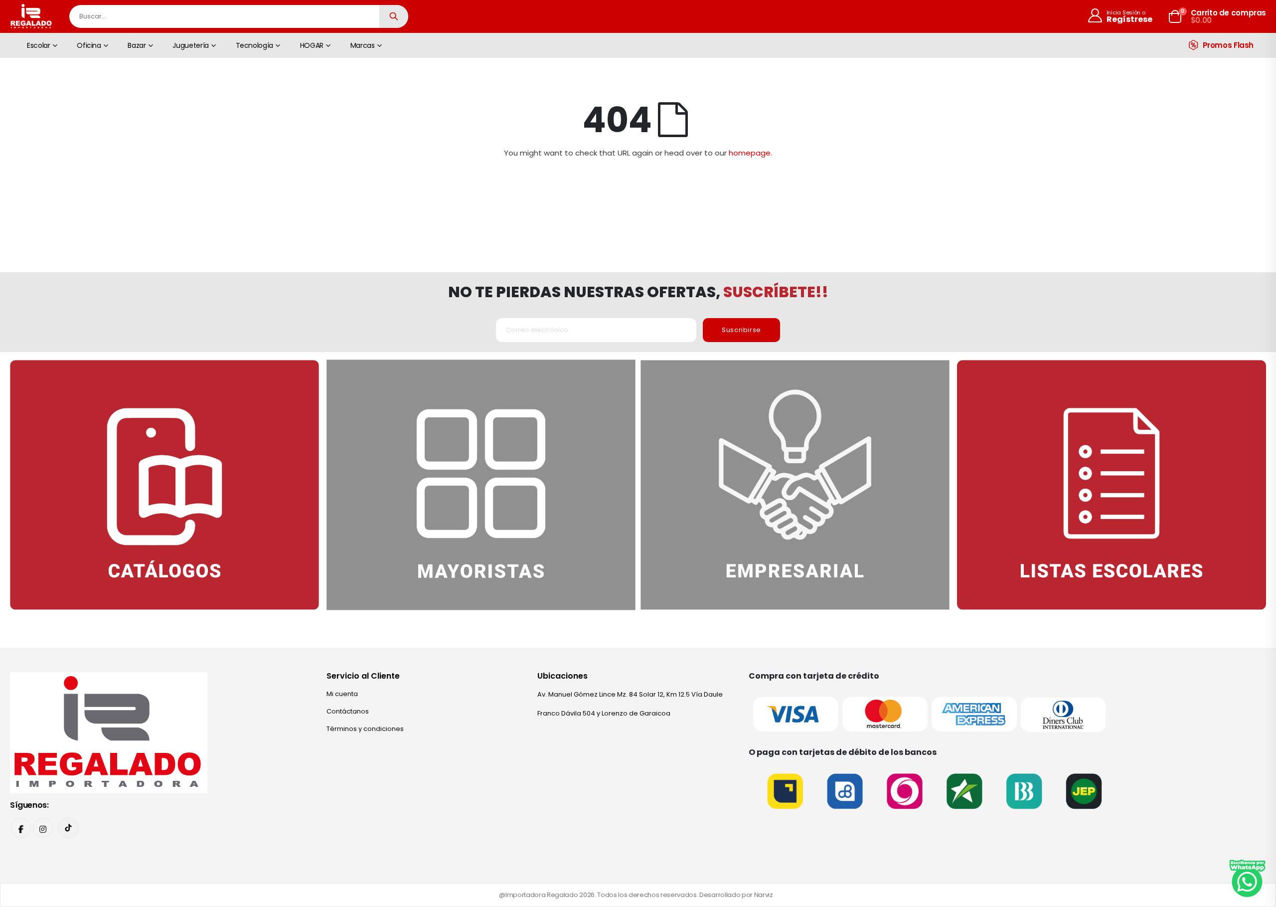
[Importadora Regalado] (108, 732)
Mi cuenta (342, 694)
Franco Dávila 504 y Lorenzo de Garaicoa (603, 713)
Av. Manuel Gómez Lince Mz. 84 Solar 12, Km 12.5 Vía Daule (630, 694)
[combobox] (238, 16)
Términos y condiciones (365, 728)
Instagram (43, 828)
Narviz (763, 895)
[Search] (393, 16)
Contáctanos (347, 711)
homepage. (750, 153)
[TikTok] (68, 827)
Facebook (21, 828)
